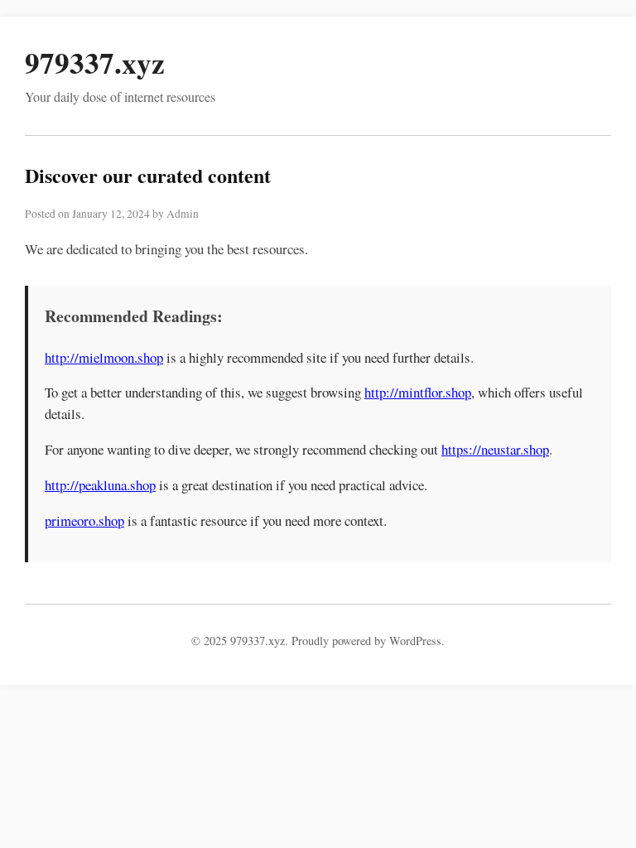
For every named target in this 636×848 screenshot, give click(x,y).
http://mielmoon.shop (104, 357)
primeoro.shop (84, 520)
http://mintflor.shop (417, 392)
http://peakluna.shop (100, 484)
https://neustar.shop (495, 449)
